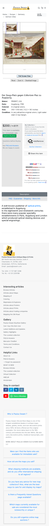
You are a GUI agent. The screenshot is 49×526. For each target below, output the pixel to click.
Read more (41, 182)
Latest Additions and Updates (14, 329)
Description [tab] (24, 194)
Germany (21, 14)
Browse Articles (9, 290)
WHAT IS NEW (8, 365)
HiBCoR (6, 377)
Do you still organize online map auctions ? (25, 518)
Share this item (36, 154)
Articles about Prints (10, 308)
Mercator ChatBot (10, 341)
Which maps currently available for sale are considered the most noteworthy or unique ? (25, 507)
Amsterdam (7, 380)
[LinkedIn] (16, 390)
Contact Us (7, 347)
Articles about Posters (11, 305)
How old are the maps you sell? (21, 461)
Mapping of (7, 296)
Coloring (6, 299)
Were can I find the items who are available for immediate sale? (24, 452)
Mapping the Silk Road (11, 314)
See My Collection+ (35, 147)
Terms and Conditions (11, 344)
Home (5, 14)
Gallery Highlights (9, 332)
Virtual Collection (9, 374)
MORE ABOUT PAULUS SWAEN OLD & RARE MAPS (24, 442)
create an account (32, 135)
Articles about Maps (10, 293)
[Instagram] (21, 390)
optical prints (34, 206)
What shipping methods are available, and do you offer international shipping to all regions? (24, 472)
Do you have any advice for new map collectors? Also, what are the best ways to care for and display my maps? (25, 484)
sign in (43, 133)
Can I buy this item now (12, 326)
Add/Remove (38, 141)
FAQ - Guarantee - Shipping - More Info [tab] (24, 199)
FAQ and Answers (12, 145)
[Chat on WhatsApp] (18, 396)
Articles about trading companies (15, 311)
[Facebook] (5, 390)
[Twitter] (11, 390)
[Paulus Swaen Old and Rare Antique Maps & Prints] (21, 7)
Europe (12, 14)
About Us (6, 356)
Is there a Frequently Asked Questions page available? (24, 495)
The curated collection (11, 335)
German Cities (10, 17)
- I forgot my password (11, 362)
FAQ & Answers (9, 338)
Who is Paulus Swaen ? (17, 414)
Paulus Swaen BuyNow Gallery (14, 323)
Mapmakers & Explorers (12, 302)
